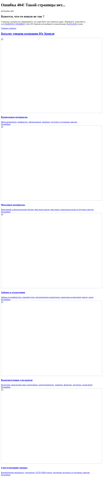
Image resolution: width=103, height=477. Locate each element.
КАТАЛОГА (72, 24)
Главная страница (8, 28)
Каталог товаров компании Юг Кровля (27, 33)
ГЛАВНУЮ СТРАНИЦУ (14, 24)
